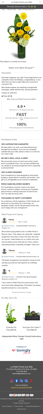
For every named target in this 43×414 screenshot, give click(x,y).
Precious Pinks (21, 257)
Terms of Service (7, 406)
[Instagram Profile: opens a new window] (11, 380)
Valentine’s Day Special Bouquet (26, 277)
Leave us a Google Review (21, 387)
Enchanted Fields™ (22, 226)
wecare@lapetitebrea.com (21, 373)
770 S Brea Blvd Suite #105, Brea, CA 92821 (21, 369)
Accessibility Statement (33, 406)
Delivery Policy (21, 409)
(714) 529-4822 (21, 371)
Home (3, 9)
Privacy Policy (19, 406)
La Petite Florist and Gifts (21, 2)
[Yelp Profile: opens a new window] (31, 380)
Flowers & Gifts (11, 9)
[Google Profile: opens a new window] (21, 380)
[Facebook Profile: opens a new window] (16, 380)
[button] (38, 409)
